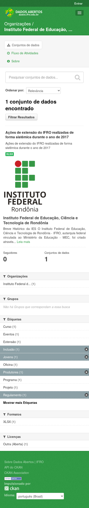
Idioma (9, 495)
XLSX (9, 154)
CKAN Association (16, 472)
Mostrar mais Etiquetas (20, 402)
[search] (77, 77)
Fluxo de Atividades (24, 53)
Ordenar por (14, 90)
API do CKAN (13, 467)
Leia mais (23, 241)
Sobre (15, 61)
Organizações (17, 23)
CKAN (11, 488)
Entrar (78, 3)
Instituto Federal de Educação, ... (38, 29)
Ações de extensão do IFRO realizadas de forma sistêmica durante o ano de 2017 (39, 134)
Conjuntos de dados (25, 45)
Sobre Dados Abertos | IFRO (24, 462)
